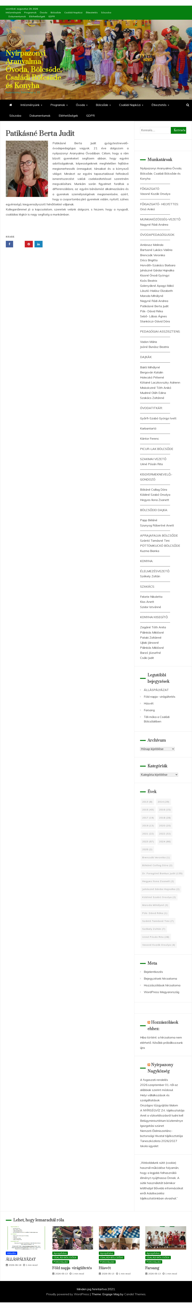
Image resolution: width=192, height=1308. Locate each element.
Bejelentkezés (153, 972)
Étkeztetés (92, 12)
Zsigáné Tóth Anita (153, 627)
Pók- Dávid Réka (151, 311)
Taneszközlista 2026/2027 (158, 1141)
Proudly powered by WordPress (68, 1294)
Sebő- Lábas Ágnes (153, 316)
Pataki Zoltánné (150, 637)
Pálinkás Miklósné (152, 632)
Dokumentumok (17, 16)
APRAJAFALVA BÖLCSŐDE (159, 535)
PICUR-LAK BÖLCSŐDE (156, 449)
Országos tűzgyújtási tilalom (159, 1105)
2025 (147, 849)
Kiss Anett (147, 602)
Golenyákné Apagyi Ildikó (157, 286)
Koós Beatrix (148, 280)
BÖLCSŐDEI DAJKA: (154, 510)
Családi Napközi (73, 12)
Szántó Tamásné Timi (155, 540)
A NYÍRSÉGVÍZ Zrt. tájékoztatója (162, 1110)
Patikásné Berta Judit (154, 306)
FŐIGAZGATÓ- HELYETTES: (159, 204)
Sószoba (106, 12)
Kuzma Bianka (149, 551)
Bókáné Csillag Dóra (153, 489)
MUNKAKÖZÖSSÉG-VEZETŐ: (160, 219)
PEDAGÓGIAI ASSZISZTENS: (160, 331)
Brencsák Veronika (152, 255)
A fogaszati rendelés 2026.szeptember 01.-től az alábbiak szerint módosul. (159, 1085)
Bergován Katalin (151, 372)
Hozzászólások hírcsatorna (162, 985)
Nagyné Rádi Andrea (154, 224)
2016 (165, 809)
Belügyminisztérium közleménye (161, 1121)
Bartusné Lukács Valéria (156, 250)
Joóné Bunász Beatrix (154, 347)
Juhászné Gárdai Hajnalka (157, 270)
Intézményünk (13, 12)
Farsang (149, 710)
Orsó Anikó (147, 209)
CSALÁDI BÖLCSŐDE (65, 1257)
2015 (148, 809)
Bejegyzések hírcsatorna (160, 978)
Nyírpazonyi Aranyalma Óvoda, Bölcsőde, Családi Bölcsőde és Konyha (34, 69)
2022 (165, 833)
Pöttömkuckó (61, 1261)
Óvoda (43, 12)
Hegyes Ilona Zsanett (154, 500)
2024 (165, 841)
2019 (148, 825)
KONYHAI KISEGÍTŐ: (154, 617)
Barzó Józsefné (150, 653)
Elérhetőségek (37, 16)
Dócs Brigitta (149, 260)
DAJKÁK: (146, 357)
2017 (148, 817)
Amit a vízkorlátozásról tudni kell (161, 1115)
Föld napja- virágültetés (159, 696)
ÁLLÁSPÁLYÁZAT (156, 690)
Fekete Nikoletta (151, 596)
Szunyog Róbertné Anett (157, 525)
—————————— (155, 183)
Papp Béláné (148, 520)
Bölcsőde (56, 12)
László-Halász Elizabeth (156, 291)
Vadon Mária (148, 342)
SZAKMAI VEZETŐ (153, 459)
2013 (147, 801)
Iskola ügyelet (149, 1146)
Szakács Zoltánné (152, 398)
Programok (30, 12)
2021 (148, 833)
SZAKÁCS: (147, 586)
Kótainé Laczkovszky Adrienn (160, 382)
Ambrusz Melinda (151, 245)
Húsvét (149, 703)
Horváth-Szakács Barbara (157, 265)
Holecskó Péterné (152, 377)
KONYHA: (146, 561)
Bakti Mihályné (150, 367)
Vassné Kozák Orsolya (155, 194)
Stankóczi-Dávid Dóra (155, 321)
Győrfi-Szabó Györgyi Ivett (158, 418)
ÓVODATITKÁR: (151, 408)
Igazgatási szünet (152, 1126)
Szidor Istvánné (150, 607)
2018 (165, 817)
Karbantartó (148, 428)
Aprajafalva (60, 1253)
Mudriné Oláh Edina (153, 393)
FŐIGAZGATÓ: (150, 189)
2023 (148, 841)
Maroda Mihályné (151, 296)
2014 (163, 801)
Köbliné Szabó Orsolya (155, 494)
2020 (165, 825)
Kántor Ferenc (149, 438)
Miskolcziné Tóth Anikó (155, 388)
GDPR (51, 16)
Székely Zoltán (150, 576)
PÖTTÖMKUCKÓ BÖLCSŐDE (160, 545)
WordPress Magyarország (161, 992)
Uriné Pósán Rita (151, 464)
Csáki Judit (147, 658)
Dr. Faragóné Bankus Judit (162, 873)
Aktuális (11, 1253)
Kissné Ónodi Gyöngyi (154, 275)
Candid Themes (135, 1294)
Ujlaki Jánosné (149, 642)
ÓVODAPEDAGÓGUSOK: (157, 235)
